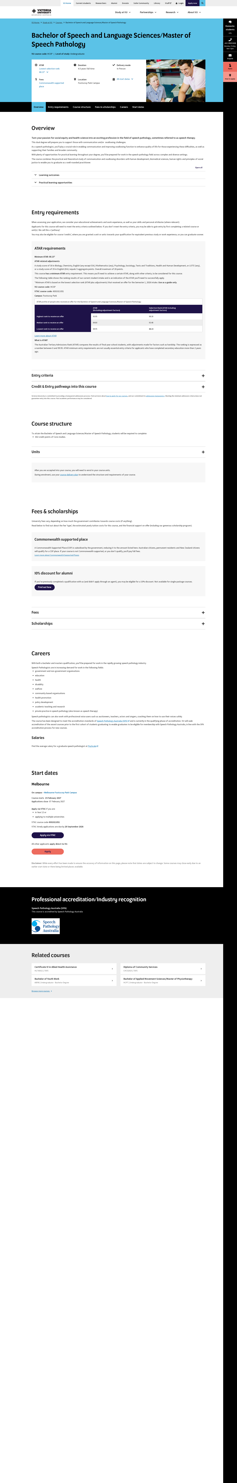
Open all (198, 168)
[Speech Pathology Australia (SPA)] (46, 926)
